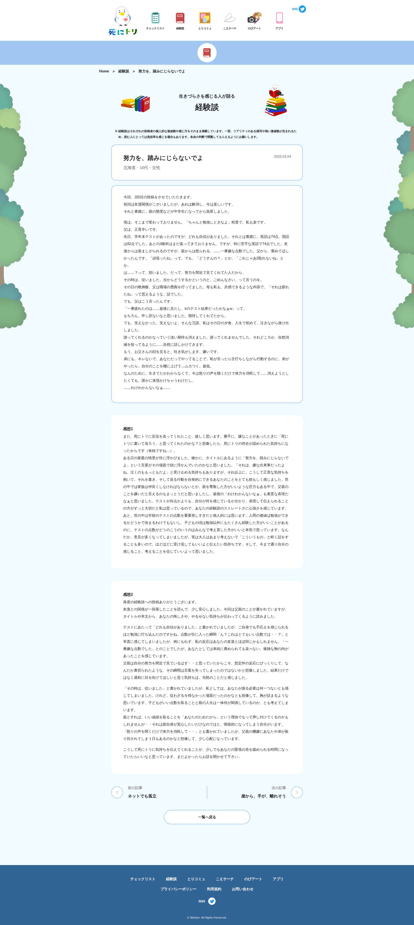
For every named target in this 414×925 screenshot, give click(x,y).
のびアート (253, 879)
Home (104, 71)
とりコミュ (196, 879)
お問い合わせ (242, 889)
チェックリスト (142, 879)
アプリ (278, 879)
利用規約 (214, 889)
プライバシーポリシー (178, 889)
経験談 (123, 71)
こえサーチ (225, 879)
